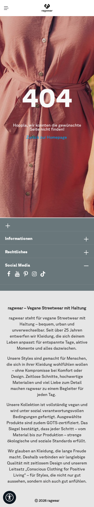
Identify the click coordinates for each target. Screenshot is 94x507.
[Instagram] (35, 275)
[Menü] (6, 8)
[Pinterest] (26, 275)
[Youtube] (18, 275)
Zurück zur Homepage (47, 137)
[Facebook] (9, 275)
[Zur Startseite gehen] (47, 8)
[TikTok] (43, 275)
